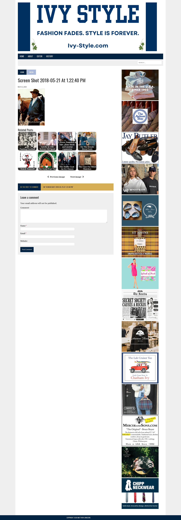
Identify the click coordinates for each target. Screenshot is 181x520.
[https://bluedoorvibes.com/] (140, 224)
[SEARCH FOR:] (149, 62)
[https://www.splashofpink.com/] (140, 287)
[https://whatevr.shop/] (140, 192)
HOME (22, 56)
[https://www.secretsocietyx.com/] (140, 319)
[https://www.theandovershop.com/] (140, 130)
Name (23, 225)
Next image (75, 176)
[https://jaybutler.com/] (140, 161)
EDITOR (39, 56)
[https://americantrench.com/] (140, 350)
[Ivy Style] (87, 26)
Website (23, 241)
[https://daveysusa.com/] (140, 413)
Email (23, 233)
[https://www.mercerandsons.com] (140, 444)
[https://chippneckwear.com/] (140, 507)
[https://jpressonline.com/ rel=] (140, 98)
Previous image (57, 176)
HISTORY (49, 56)
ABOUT (30, 56)
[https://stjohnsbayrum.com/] (140, 255)
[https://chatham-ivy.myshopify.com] (140, 381)
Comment (24, 207)
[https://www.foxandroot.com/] (140, 475)
